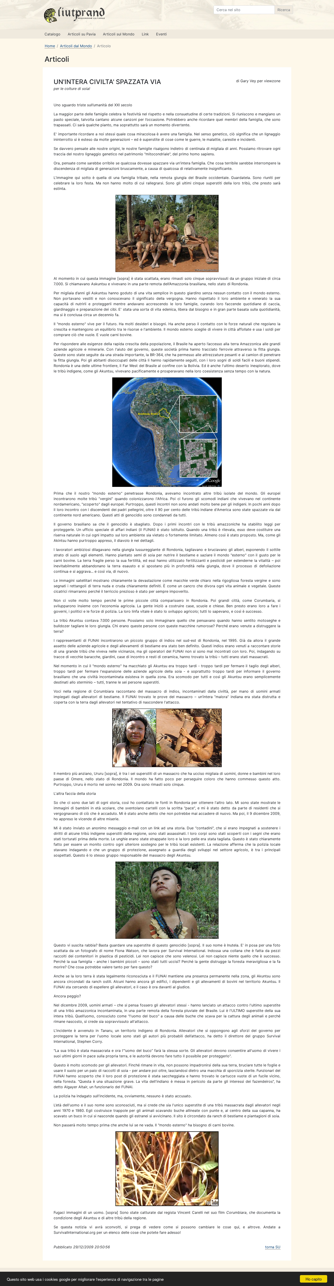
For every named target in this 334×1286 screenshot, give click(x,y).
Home (50, 46)
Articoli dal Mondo (76, 46)
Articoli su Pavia (82, 34)
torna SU (272, 1247)
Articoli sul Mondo (119, 34)
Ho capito (314, 1279)
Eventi (161, 34)
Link (145, 34)
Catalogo (52, 34)
